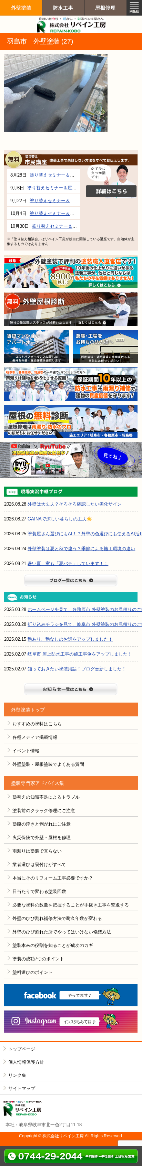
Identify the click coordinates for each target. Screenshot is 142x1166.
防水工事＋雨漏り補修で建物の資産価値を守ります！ (71, 384)
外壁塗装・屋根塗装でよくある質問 (48, 764)
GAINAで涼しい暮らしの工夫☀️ (60, 518)
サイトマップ (21, 1088)
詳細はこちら (111, 181)
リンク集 (17, 1075)
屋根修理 (105, 21)
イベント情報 (25, 750)
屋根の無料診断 (71, 422)
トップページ (21, 1049)
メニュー (134, 8)
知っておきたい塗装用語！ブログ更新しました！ (77, 668)
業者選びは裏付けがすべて (39, 864)
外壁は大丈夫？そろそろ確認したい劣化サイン (75, 504)
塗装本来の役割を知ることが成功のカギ (52, 945)
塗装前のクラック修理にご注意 (43, 810)
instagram (71, 1021)
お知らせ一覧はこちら (71, 689)
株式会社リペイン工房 (32, 1108)
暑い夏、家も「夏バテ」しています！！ (68, 563)
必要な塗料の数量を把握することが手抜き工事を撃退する (70, 905)
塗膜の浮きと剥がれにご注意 (41, 824)
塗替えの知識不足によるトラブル (46, 797)
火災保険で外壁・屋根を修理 (41, 837)
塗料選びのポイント (32, 972)
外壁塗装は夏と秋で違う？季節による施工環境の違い (81, 548)
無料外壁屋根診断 (71, 309)
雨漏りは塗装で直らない (37, 851)
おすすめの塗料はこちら (37, 723)
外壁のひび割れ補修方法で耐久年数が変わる (57, 918)
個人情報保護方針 (26, 1062)
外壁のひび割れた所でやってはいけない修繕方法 (61, 931)
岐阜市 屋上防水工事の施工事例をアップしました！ (80, 654)
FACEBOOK (71, 995)
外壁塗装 (21, 21)
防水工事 (63, 21)
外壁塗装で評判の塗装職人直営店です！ (71, 272)
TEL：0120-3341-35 (71, 1156)
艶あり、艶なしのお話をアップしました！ (70, 639)
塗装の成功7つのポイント (38, 958)
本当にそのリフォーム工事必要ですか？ (52, 878)
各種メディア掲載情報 (34, 737)
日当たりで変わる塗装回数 (39, 891)
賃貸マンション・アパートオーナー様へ (36, 346)
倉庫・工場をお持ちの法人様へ (105, 346)
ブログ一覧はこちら (71, 580)
